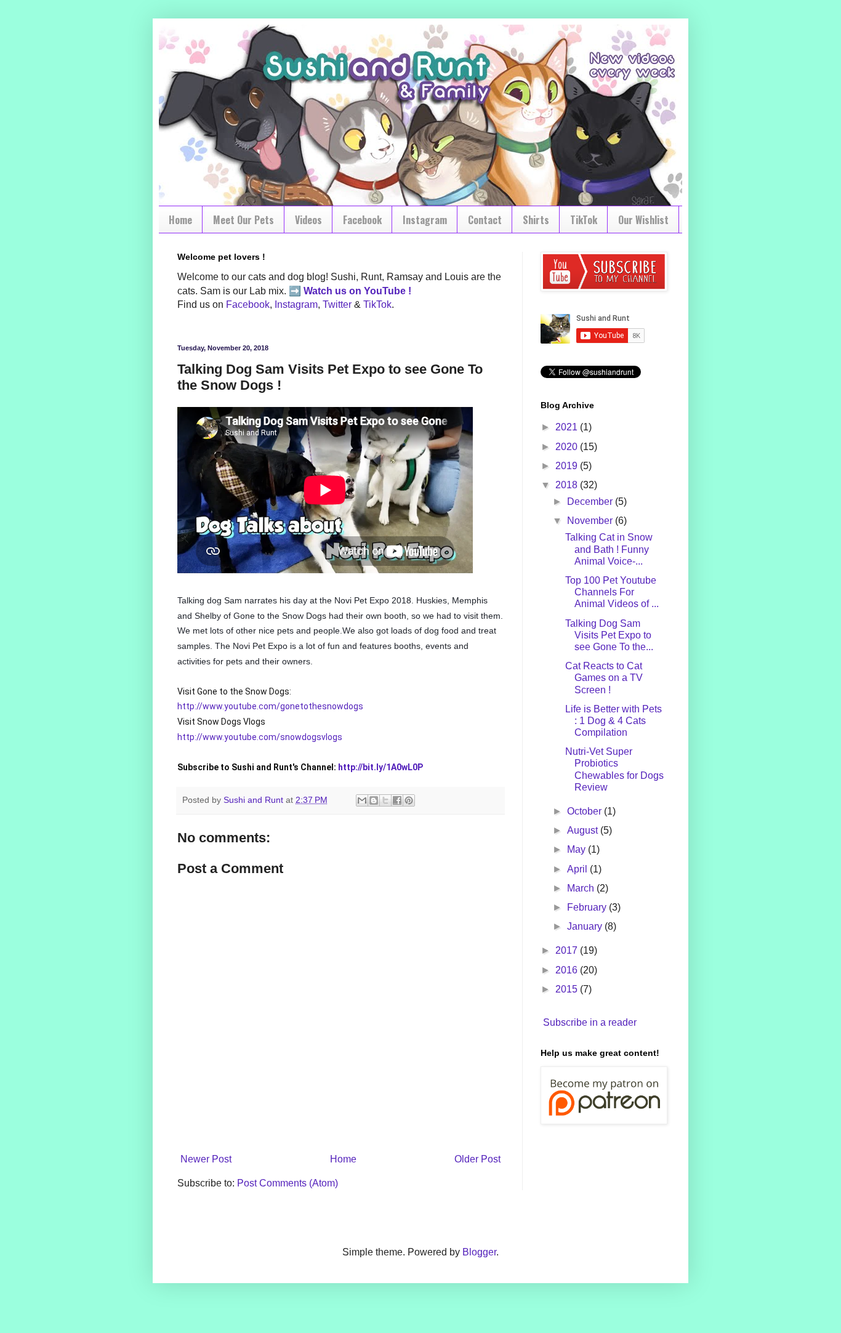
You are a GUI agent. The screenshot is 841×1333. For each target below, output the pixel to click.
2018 (567, 485)
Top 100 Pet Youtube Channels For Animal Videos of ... (612, 592)
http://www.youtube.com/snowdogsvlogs (259, 737)
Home (180, 219)
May (577, 849)
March (582, 888)
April (578, 869)
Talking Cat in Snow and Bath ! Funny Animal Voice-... (609, 549)
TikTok (583, 219)
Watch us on (332, 291)
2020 (567, 446)
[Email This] (362, 800)
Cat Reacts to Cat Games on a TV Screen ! (604, 678)
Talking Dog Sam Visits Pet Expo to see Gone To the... (609, 635)
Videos (308, 219)
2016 (567, 970)
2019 (567, 466)
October (585, 811)
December (591, 501)
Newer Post (205, 1159)
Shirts (536, 219)
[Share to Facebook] (397, 800)
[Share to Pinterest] (409, 800)
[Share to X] (385, 800)
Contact (485, 219)
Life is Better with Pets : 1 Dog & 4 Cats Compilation (613, 721)
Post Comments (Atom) (287, 1183)
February (588, 907)
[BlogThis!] (374, 800)
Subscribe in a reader (590, 1022)
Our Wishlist (643, 219)
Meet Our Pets (243, 219)
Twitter (337, 304)
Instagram (425, 219)
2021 (567, 427)
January (586, 926)
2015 (567, 989)
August (583, 830)
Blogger (479, 1252)
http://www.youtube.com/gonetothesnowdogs (270, 706)
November (591, 520)
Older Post (477, 1159)
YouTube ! (386, 291)
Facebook (362, 219)
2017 (567, 950)
